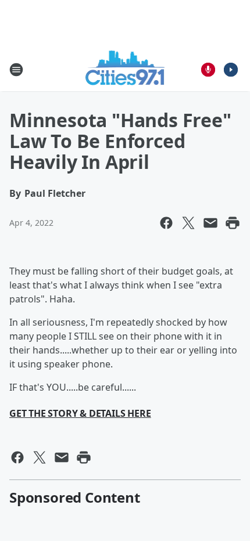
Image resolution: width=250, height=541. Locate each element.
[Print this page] (232, 223)
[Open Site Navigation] (16, 70)
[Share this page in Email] (210, 223)
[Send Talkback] (208, 70)
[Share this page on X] (188, 223)
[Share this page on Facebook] (166, 223)
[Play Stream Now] (231, 70)
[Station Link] (125, 69)
